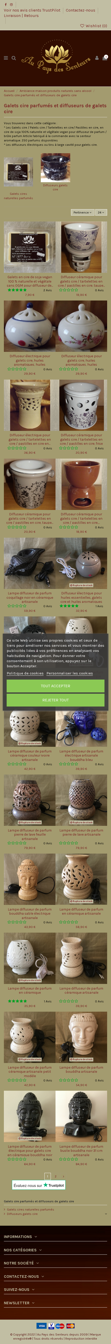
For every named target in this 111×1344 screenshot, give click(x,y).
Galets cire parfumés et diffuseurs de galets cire (39, 1201)
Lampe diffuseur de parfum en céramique (30, 990)
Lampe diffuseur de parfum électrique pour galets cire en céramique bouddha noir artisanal (29, 1152)
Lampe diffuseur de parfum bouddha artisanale (81, 1069)
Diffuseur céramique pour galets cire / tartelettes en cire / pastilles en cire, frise (81, 439)
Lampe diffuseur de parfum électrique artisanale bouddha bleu (81, 755)
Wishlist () (96, 26)
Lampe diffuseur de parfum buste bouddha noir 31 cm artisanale (81, 1150)
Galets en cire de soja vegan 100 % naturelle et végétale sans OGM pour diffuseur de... (30, 281)
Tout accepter (55, 685)
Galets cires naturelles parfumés (30, 1209)
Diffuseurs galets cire (22, 1214)
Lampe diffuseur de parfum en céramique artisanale (81, 911)
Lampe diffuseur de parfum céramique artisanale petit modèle (30, 1071)
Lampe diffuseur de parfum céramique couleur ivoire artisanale (30, 755)
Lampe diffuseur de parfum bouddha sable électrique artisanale (30, 913)
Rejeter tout (55, 700)
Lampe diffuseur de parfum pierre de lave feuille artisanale (30, 834)
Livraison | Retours (21, 15)
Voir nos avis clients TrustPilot (32, 10)
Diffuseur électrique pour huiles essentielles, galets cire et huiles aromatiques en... (81, 599)
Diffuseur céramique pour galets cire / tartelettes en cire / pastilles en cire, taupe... (81, 281)
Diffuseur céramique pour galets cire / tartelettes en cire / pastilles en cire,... (81, 518)
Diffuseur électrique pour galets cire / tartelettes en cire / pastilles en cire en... (30, 439)
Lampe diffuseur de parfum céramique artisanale (81, 990)
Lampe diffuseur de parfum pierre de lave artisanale (81, 832)
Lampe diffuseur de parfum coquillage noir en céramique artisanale (29, 597)
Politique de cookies (25, 673)
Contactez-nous (81, 10)
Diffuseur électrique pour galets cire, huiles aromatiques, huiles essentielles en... (30, 362)
